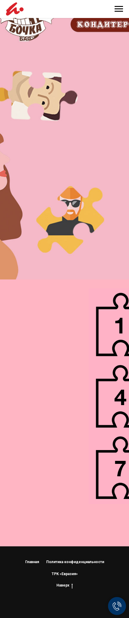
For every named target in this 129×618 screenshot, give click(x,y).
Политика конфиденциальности (75, 562)
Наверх (62, 585)
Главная (32, 562)
